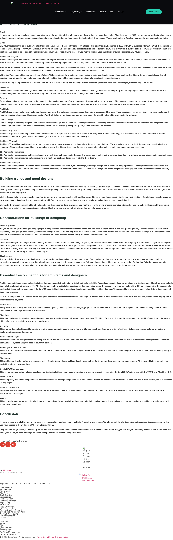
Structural (4, 504)
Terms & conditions (45, 537)
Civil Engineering (7, 506)
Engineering (5, 502)
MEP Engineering (7, 508)
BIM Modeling (6, 491)
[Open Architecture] (66, 11)
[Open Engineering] (81, 11)
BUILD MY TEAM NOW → (11, 533)
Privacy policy (61, 537)
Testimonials (5, 529)
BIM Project (5, 493)
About (2, 523)
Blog (2, 525)
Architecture (5, 489)
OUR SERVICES (7, 487)
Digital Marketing (7, 516)
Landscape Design (8, 500)
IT (1, 519)
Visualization (5, 497)
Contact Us (5, 531)
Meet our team (6, 527)
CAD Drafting (6, 495)
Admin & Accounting (9, 514)
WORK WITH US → (8, 534)
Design (3, 517)
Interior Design (6, 499)
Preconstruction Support (11, 510)
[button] (2, 444)
